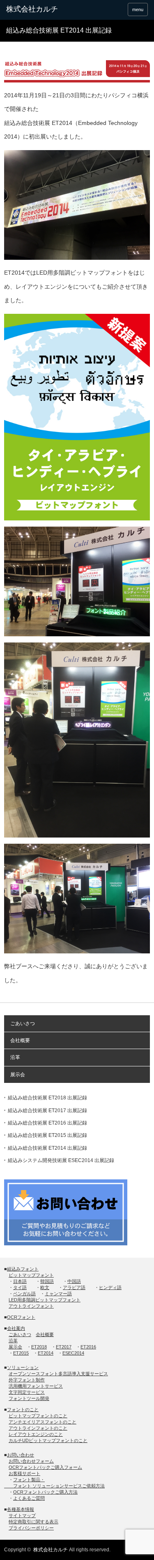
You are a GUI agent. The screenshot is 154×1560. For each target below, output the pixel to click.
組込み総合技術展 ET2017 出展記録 (47, 1110)
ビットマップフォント (31, 1275)
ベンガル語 (24, 1293)
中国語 (74, 1281)
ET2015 (21, 1353)
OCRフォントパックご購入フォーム (45, 1467)
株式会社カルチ (50, 1550)
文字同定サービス (27, 1392)
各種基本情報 (20, 1509)
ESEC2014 (73, 1353)
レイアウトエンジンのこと (36, 1434)
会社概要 (20, 1040)
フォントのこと (23, 1409)
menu (137, 9)
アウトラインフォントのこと (38, 1428)
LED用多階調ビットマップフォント (44, 1299)
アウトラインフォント (31, 1306)
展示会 (17, 1075)
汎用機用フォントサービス (36, 1386)
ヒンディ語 (110, 1287)
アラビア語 (74, 1287)
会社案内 (16, 1328)
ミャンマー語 (58, 1293)
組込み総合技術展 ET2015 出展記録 (47, 1135)
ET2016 (88, 1346)
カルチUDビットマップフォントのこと (48, 1440)
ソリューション (23, 1367)
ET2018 (39, 1346)
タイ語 (20, 1287)
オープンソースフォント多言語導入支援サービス (58, 1373)
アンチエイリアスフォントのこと (42, 1421)
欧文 (44, 1287)
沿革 (15, 1057)
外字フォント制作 (27, 1379)
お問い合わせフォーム (31, 1461)
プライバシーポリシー (31, 1527)
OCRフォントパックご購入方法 (45, 1491)
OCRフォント (21, 1317)
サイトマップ (22, 1515)
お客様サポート (24, 1473)
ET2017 (63, 1346)
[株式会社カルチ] (37, 9)
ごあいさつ (22, 1023)
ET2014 (45, 1353)
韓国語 (47, 1281)
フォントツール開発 (29, 1398)
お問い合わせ (20, 1454)
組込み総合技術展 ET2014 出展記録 (47, 1148)
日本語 (20, 1281)
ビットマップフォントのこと (38, 1415)
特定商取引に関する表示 (33, 1521)
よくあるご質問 (29, 1498)
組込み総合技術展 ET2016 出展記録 (47, 1123)
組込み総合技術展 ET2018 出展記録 (47, 1098)
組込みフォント (23, 1268)
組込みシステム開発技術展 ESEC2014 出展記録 (61, 1160)
